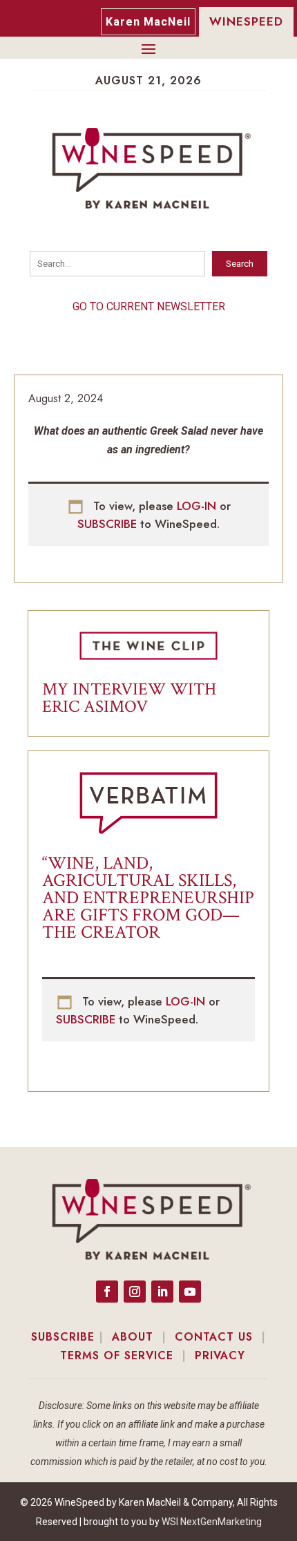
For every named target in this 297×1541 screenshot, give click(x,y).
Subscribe (63, 1337)
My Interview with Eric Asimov (129, 698)
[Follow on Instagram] (135, 1291)
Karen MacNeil (148, 21)
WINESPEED (246, 21)
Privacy (220, 1355)
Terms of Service (116, 1355)
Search (239, 263)
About (132, 1337)
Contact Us (214, 1337)
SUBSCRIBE (108, 524)
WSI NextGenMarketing (212, 1521)
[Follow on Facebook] (107, 1291)
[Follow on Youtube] (190, 1291)
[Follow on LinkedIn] (162, 1291)
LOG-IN (198, 506)
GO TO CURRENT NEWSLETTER (149, 306)
